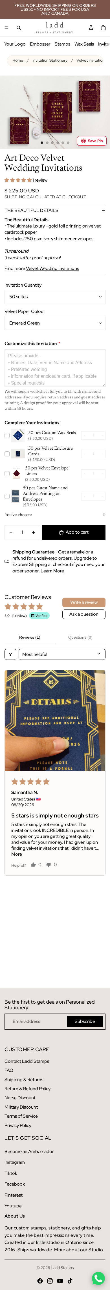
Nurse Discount (20, 1098)
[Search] (18, 28)
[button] (18, 180)
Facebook (15, 1184)
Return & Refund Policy (27, 1089)
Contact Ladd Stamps (27, 1061)
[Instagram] (50, 1281)
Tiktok (11, 1173)
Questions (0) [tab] (80, 637)
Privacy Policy (18, 1125)
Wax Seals (84, 44)
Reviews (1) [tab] (29, 637)
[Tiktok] (70, 1281)
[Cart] (103, 28)
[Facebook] (40, 1281)
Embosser (40, 44)
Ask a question (83, 614)
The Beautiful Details (31, 210)
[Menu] (6, 27)
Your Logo (15, 44)
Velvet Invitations (91, 60)
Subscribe (85, 1021)
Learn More (52, 571)
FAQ (9, 1070)
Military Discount (21, 1107)
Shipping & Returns (24, 1080)
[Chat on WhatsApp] (98, 1278)
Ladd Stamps (62, 1267)
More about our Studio (78, 1250)
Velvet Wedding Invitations (52, 268)
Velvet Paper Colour (25, 311)
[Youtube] (60, 1281)
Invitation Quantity (23, 285)
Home (17, 60)
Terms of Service (21, 1116)
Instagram (15, 1162)
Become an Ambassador (29, 1151)
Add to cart (77, 532)
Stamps (62, 44)
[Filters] (10, 654)
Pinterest (14, 1195)
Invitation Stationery (49, 60)
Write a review (84, 602)
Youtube (13, 1206)
